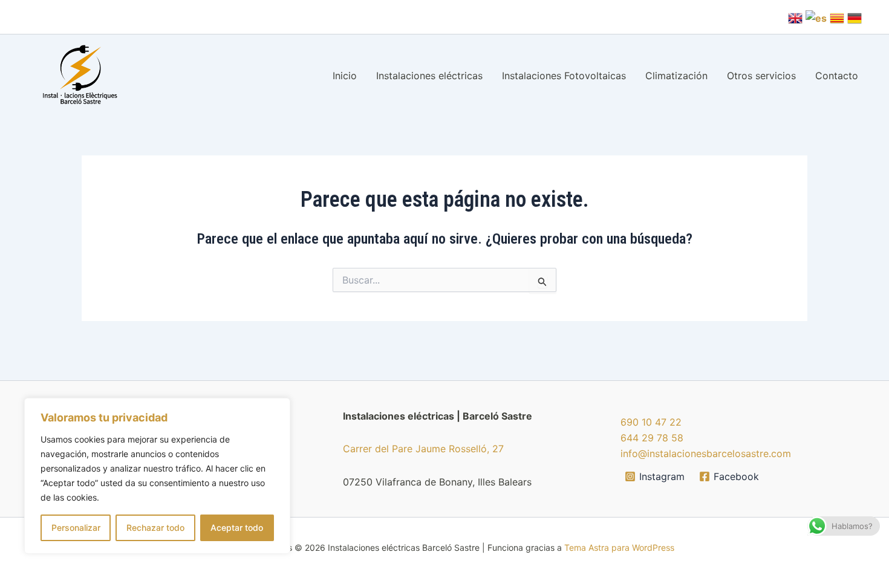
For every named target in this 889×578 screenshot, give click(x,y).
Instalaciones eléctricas (429, 76)
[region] (157, 476)
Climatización (676, 76)
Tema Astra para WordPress (619, 547)
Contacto (836, 76)
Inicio (345, 76)
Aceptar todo (236, 527)
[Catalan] (837, 17)
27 (498, 449)
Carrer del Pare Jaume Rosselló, (417, 449)
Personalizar (75, 527)
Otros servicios (761, 76)
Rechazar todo (155, 527)
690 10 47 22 (651, 422)
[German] (854, 17)
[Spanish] (816, 17)
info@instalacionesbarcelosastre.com (705, 453)
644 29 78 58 (651, 438)
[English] (795, 17)
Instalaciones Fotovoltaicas (564, 76)
